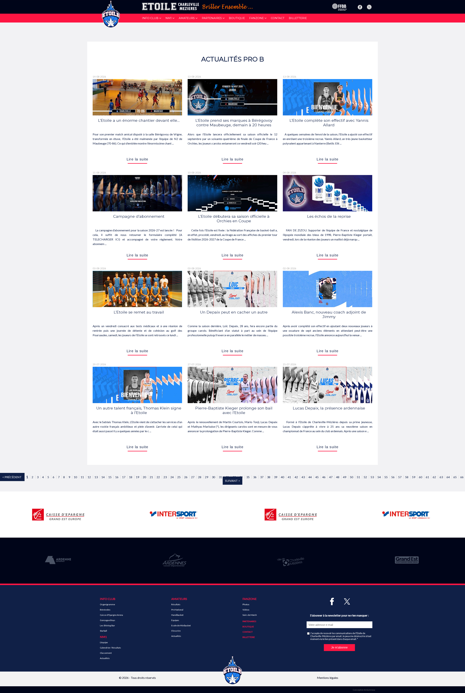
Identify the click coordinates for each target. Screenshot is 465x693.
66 (462, 477)
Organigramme (107, 604)
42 (296, 477)
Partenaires (249, 621)
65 (455, 477)
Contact (277, 18)
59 (414, 477)
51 (359, 477)
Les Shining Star (107, 625)
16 (117, 477)
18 (131, 477)
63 (441, 477)
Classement (106, 653)
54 (379, 477)
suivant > (232, 480)
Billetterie (298, 18)
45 (317, 477)
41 (290, 477)
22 (158, 477)
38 (269, 477)
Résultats (175, 604)
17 (124, 477)
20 (145, 477)
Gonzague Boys (107, 620)
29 (207, 477)
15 (110, 477)
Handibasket (177, 615)
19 (138, 477)
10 (76, 477)
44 (310, 477)
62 (434, 477)
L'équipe (104, 642)
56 (393, 477)
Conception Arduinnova (364, 690)
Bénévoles (105, 609)
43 (303, 477)
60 (421, 477)
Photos (245, 604)
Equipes (175, 620)
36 (255, 477)
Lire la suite (137, 159)
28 (200, 477)
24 (172, 477)
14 (103, 477)
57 (400, 477)
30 (214, 477)
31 (221, 477)
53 (372, 477)
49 (345, 477)
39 (276, 477)
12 (89, 477)
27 (193, 477)
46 (324, 477)
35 (248, 477)
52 (365, 477)
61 (428, 477)
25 (179, 477)
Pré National (177, 609)
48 (338, 477)
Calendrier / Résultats (110, 647)
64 (448, 477)
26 (186, 477)
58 (407, 477)
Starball (103, 630)
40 (283, 477)
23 (165, 477)
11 (82, 477)
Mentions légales (327, 677)
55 (386, 477)
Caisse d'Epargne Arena (111, 615)
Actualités (105, 658)
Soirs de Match (249, 615)
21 (151, 477)
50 (352, 477)
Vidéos (245, 609)
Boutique (237, 18)
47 (331, 477)
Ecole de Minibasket (181, 625)
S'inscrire (176, 630)
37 (262, 477)
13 (96, 477)
